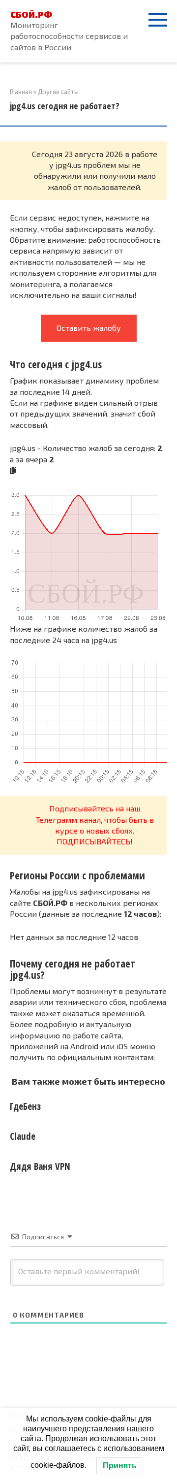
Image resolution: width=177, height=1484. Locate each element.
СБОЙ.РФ (31, 14)
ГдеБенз (25, 1106)
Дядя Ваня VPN (40, 1166)
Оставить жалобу (89, 327)
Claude (22, 1136)
